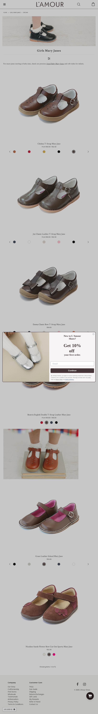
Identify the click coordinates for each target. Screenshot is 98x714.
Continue (72, 371)
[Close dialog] (93, 334)
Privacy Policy (59, 379)
